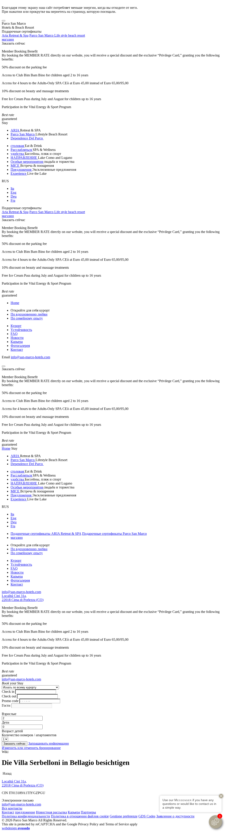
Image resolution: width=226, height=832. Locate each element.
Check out (9, 696)
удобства (18, 154)
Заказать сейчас (13, 43)
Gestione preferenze (123, 816)
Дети (5, 722)
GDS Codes (146, 816)
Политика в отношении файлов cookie (80, 816)
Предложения (21, 169)
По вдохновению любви (29, 314)
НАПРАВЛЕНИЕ (24, 158)
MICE (15, 165)
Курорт (16, 326)
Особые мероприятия (27, 161)
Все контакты (12, 808)
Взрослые (9, 714)
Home (15, 303)
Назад (6, 773)
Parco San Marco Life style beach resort (57, 35)
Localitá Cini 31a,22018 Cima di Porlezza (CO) (22, 598)
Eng (13, 192)
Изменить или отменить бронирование (31, 748)
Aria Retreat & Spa (15, 35)
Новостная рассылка (51, 812)
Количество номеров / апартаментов (29, 735)
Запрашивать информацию (48, 743)
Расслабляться (22, 150)
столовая (18, 146)
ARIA (15, 130)
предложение (25, 812)
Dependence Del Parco (27, 138)
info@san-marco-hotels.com (30, 357)
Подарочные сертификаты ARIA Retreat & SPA (46, 533)
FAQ (14, 334)
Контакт (17, 349)
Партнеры (88, 812)
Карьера (17, 342)
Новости (17, 338)
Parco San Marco (23, 134)
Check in (8, 691)
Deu (14, 196)
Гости (6, 705)
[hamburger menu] (3, 20)
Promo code (10, 701)
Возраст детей (12, 731)
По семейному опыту (27, 318)
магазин (8, 39)
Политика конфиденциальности (26, 816)
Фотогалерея (20, 345)
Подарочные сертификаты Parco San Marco (114, 533)
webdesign (16, 828)
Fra (13, 200)
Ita (12, 188)
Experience (19, 173)
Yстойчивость (21, 330)
